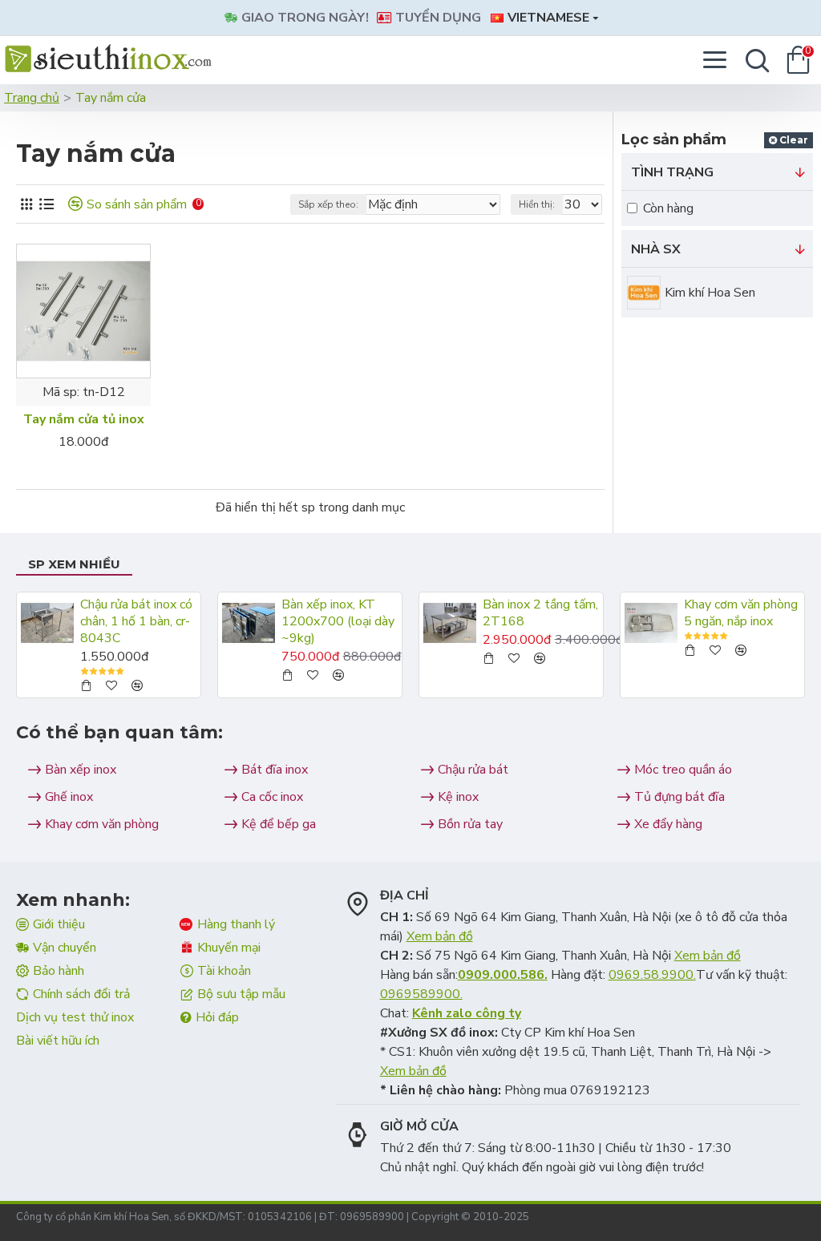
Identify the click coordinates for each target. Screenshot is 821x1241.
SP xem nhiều (74, 564)
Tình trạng (672, 172)
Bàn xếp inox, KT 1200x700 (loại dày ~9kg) (337, 621)
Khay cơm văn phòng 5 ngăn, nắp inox (741, 613)
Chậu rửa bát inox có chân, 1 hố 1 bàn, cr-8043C (136, 621)
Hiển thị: (537, 204)
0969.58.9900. (652, 975)
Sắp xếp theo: (328, 204)
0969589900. (421, 994)
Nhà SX (656, 249)
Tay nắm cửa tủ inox (83, 419)
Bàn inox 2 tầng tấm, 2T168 (540, 613)
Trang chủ (31, 98)
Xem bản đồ (439, 936)
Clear (793, 140)
